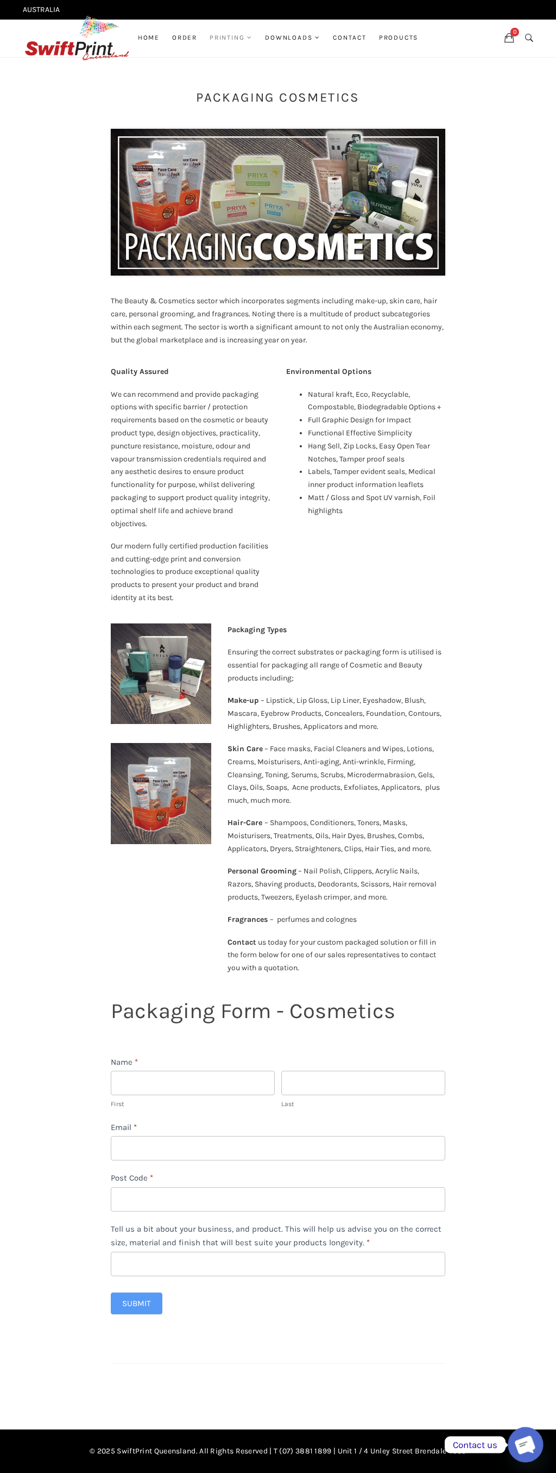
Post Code (132, 1178)
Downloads (288, 37)
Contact (350, 37)
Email (124, 1127)
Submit (136, 1303)
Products (398, 37)
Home (149, 37)
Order (184, 37)
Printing (227, 37)
